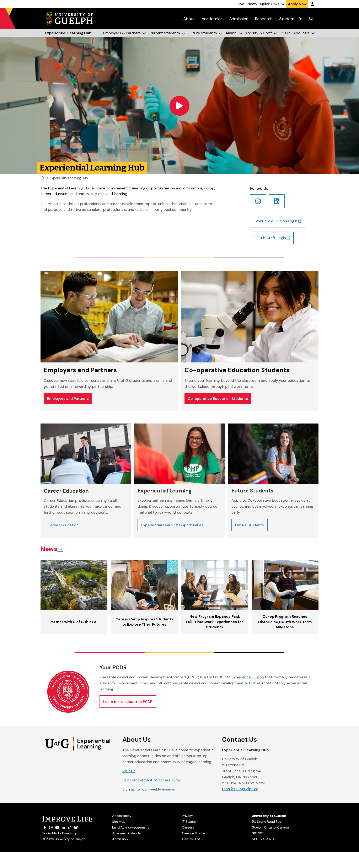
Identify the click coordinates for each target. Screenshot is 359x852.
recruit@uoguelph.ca (240, 788)
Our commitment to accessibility (151, 780)
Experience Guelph (248, 677)
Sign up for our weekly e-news (148, 789)
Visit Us (128, 771)
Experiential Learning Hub (69, 178)
